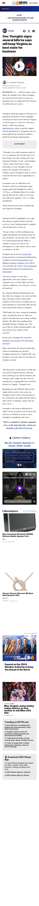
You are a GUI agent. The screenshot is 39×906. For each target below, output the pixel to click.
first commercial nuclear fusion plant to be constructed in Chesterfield (19, 269)
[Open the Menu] (3, 3)
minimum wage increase (11, 340)
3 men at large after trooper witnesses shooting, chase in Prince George (17, 745)
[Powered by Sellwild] (33, 633)
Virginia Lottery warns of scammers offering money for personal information (17, 733)
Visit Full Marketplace (30, 511)
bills (29, 254)
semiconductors (23, 260)
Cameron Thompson (17, 83)
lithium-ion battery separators (13, 263)
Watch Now (33, 3)
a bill (32, 218)
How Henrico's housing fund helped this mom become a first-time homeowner (18, 727)
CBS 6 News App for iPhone (17, 775)
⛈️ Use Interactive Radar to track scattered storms (19, 19)
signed (25, 254)
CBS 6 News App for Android (18, 772)
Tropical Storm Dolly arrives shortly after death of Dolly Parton (19, 739)
